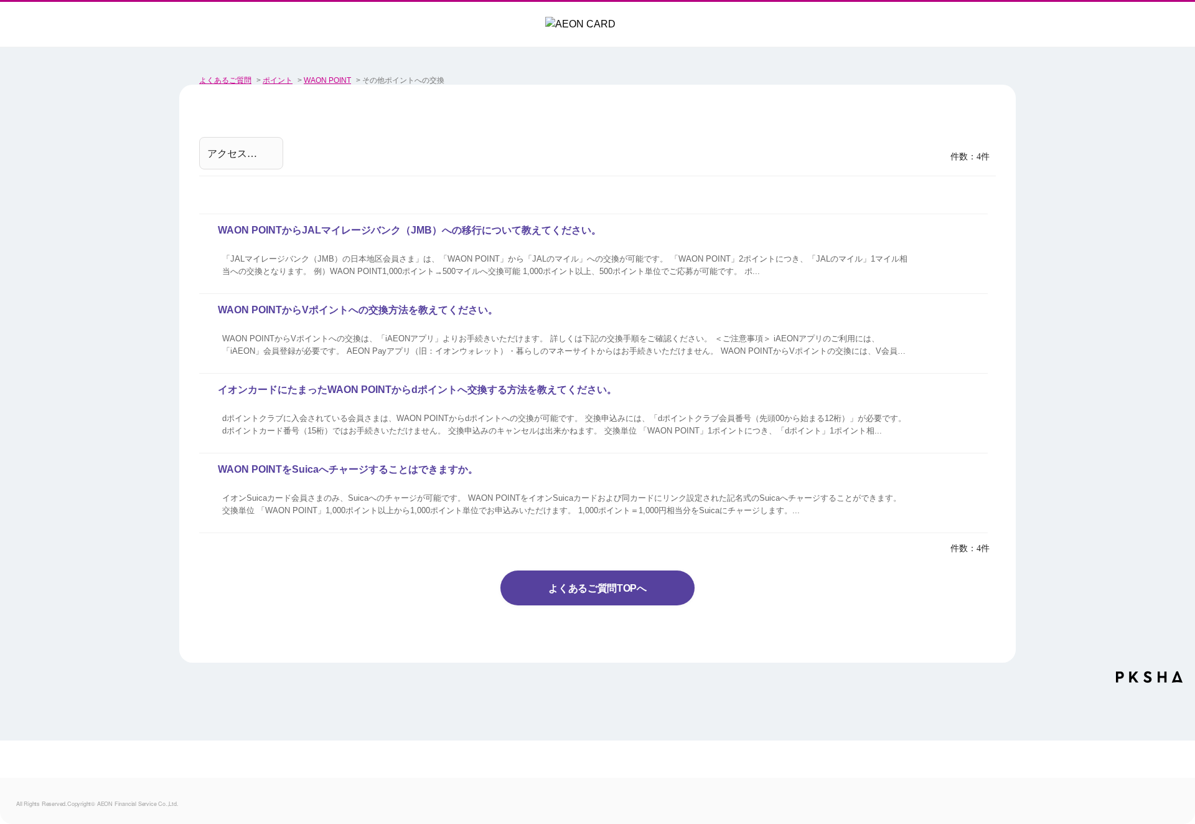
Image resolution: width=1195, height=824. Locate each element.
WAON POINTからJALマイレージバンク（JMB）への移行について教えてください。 (409, 230)
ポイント (278, 80)
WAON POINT (327, 80)
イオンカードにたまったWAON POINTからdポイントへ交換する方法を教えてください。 (417, 389)
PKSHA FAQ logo (1149, 681)
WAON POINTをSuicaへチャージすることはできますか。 (348, 469)
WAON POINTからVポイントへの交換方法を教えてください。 (358, 310)
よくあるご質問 (225, 80)
